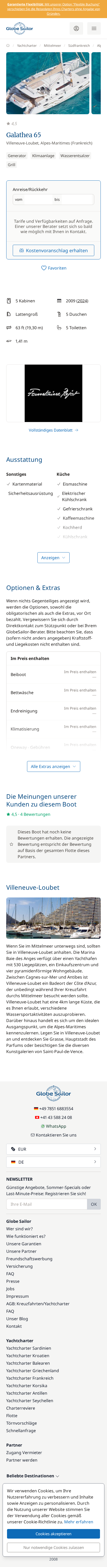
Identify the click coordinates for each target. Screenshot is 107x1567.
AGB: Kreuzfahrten (24, 1304)
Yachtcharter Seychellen (29, 1400)
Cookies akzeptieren (53, 1533)
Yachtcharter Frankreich (30, 1378)
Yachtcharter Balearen (28, 1363)
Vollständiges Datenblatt (50, 430)
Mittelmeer (52, 45)
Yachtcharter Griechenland (32, 1370)
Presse (12, 1281)
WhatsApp (56, 1126)
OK (94, 1204)
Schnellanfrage (21, 1430)
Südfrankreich (79, 45)
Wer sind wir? (19, 1229)
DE (21, 1162)
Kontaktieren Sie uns (56, 1135)
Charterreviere (20, 1408)
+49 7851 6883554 (56, 1108)
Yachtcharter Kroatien (27, 1355)
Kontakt (14, 1326)
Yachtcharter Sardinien (28, 1348)
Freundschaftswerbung (29, 1259)
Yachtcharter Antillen (26, 1393)
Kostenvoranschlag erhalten (57, 250)
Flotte (11, 1415)
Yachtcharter (27, 45)
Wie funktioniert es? (25, 1236)
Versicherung (19, 1266)
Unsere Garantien (23, 1244)
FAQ (10, 1274)
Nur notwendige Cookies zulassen (53, 1547)
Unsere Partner (21, 1251)
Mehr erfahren (78, 1522)
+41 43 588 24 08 (56, 1117)
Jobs (10, 1289)
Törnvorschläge (21, 1423)
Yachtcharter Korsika (26, 1385)
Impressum (17, 1296)
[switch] (53, 268)
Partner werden (21, 1460)
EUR (22, 1149)
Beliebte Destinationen (30, 1476)
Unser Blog (17, 1319)
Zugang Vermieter (24, 1452)
